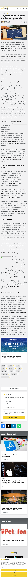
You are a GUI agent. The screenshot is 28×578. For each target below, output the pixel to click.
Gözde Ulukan (5, 486)
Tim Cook (4, 371)
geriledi (23, 312)
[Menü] (26, 9)
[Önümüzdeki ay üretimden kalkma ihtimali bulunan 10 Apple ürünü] (14, 497)
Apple (17, 42)
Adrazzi (3, 360)
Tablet (3, 365)
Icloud (18, 371)
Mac (11, 371)
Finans (10, 365)
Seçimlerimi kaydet (14, 417)
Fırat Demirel (5, 544)
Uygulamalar (4, 452)
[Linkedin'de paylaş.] (14, 426)
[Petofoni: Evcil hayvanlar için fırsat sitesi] (14, 531)
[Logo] (4, 8)
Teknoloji (3, 13)
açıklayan (4, 48)
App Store (11, 368)
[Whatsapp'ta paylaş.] (19, 426)
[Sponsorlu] (14, 345)
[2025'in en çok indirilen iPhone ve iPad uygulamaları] (14, 443)
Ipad (19, 368)
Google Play (4, 374)
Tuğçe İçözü (5, 459)
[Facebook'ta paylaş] (3, 426)
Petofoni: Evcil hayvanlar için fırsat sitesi (13, 541)
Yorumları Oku (13, 388)
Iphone (3, 368)
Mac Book (14, 374)
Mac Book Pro (5, 377)
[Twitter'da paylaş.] (8, 426)
